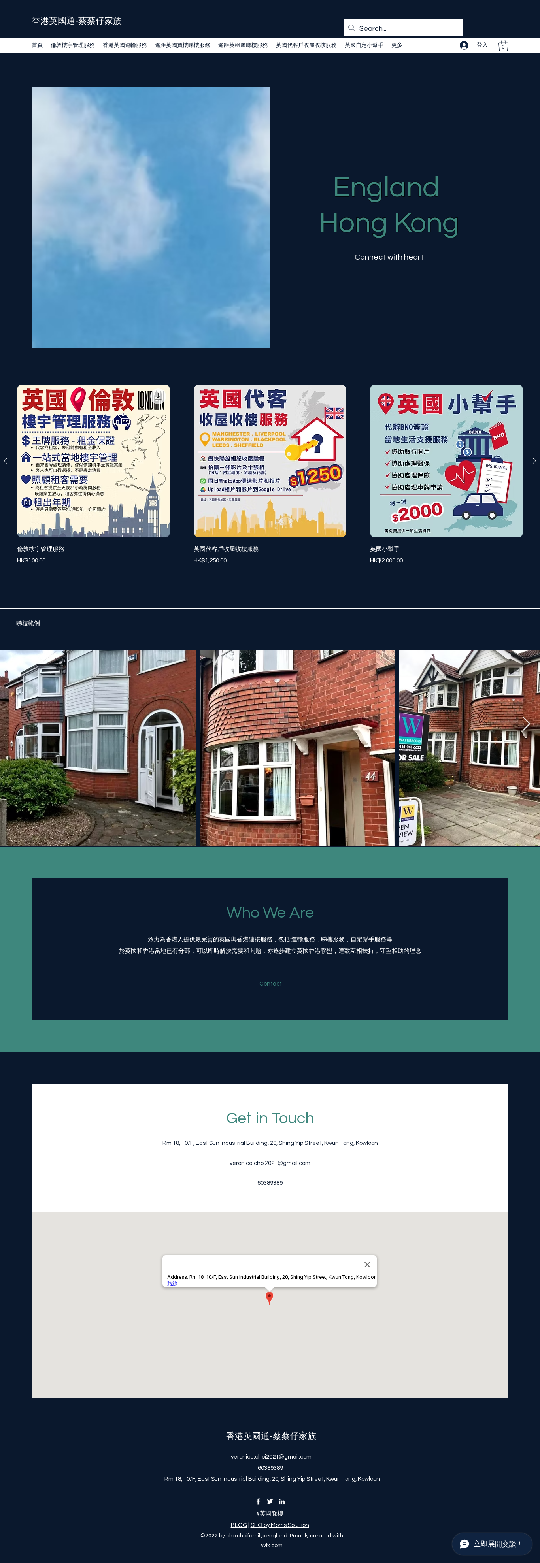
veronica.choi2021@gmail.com (270, 1163)
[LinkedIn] (282, 1501)
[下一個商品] (534, 461)
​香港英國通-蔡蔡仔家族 (77, 21)
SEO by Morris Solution (280, 1525)
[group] (270, 480)
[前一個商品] (5, 461)
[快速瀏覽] (93, 461)
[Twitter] (270, 1501)
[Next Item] (526, 724)
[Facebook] (258, 1501)
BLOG (239, 1525)
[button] (503, 45)
